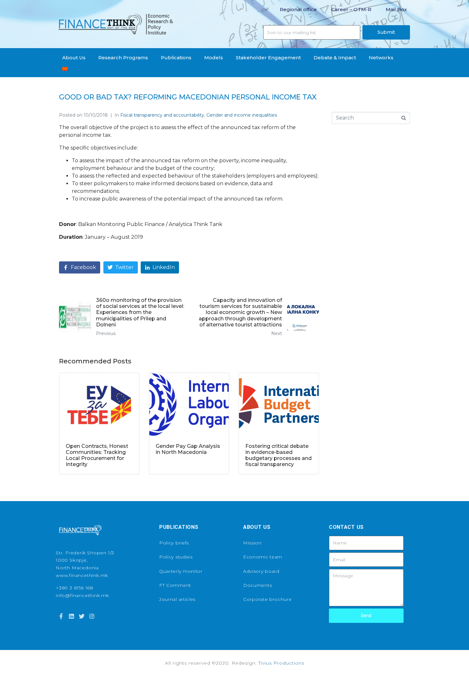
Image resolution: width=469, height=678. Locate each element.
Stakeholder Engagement (268, 58)
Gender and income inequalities (241, 115)
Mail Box (396, 9)
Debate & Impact (335, 58)
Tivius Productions (281, 663)
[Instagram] (92, 616)
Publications (176, 58)
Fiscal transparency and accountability (162, 115)
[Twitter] (82, 616)
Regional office (298, 9)
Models (213, 58)
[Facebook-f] (61, 616)
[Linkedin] (71, 616)
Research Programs (123, 58)
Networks (381, 58)
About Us (74, 58)
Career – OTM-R (351, 9)
